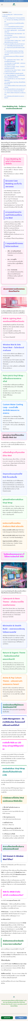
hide (10, 12)
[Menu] (2, 4)
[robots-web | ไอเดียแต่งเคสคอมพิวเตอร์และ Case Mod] (14, 4)
